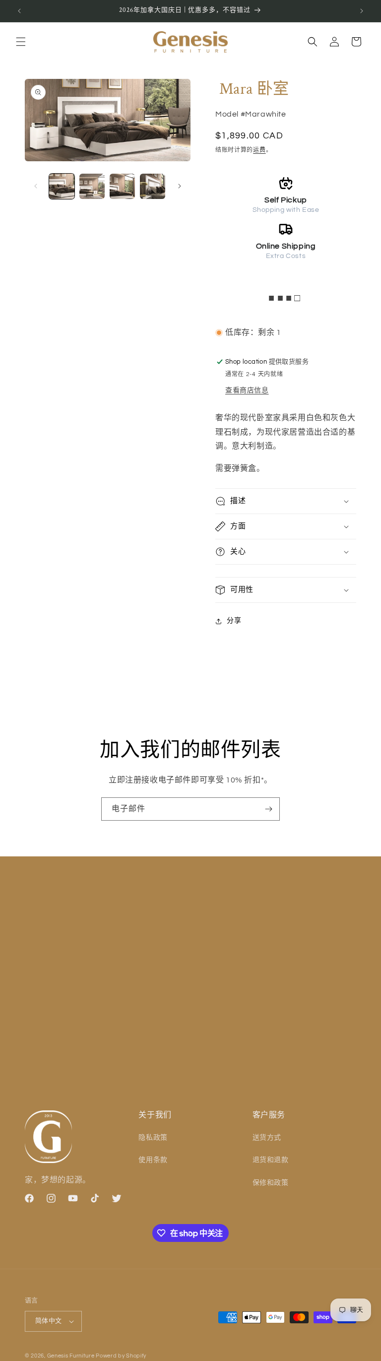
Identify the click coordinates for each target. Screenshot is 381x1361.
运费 (259, 150)
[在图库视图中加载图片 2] (92, 186)
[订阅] (268, 809)
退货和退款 (271, 1160)
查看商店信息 (247, 390)
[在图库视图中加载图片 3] (122, 186)
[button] (21, 42)
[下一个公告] (362, 11)
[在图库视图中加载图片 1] (61, 186)
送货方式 (267, 1137)
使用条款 (152, 1160)
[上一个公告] (19, 11)
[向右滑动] (179, 186)
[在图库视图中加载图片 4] (152, 186)
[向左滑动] (36, 186)
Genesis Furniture (71, 1356)
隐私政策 (152, 1137)
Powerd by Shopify (121, 1356)
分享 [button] (234, 620)
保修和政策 (271, 1182)
